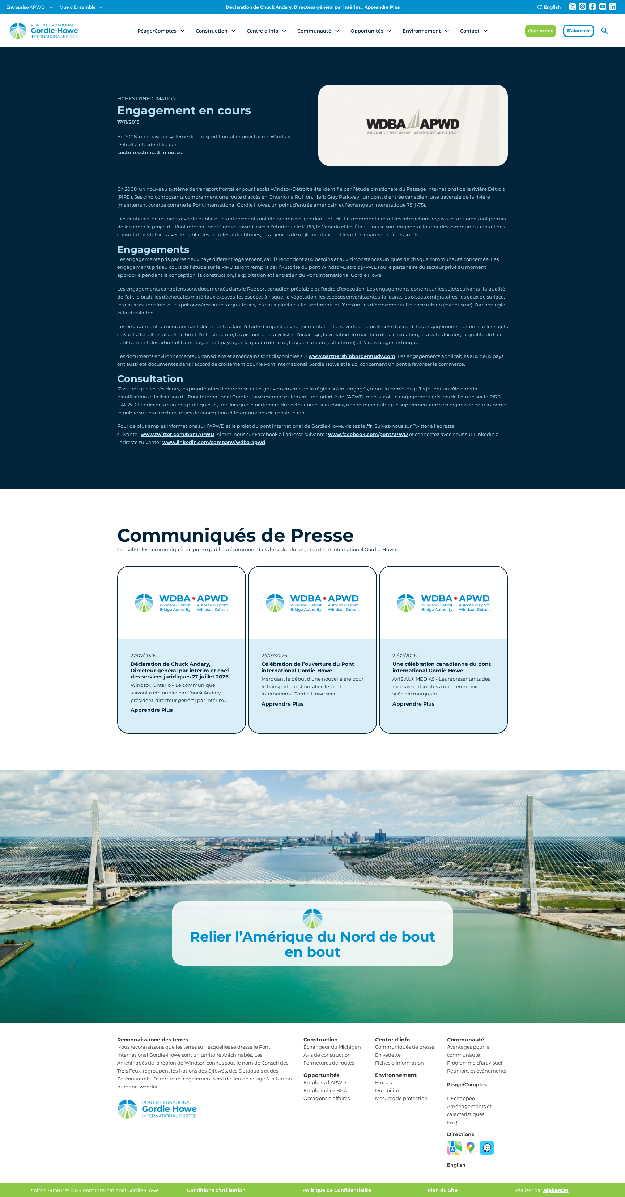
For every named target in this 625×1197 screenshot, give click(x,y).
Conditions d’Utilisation (216, 1190)
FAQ (452, 1122)
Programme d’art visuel (474, 1063)
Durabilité (387, 1090)
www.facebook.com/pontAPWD (368, 434)
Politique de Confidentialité (336, 1190)
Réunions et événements (476, 1071)
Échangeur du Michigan (332, 1047)
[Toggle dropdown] (50, 7)
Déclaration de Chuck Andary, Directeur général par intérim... (313, 7)
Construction (212, 31)
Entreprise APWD (25, 7)
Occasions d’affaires (326, 1098)
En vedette (388, 1055)
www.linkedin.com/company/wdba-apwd (213, 442)
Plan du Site (443, 1190)
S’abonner (578, 30)
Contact (470, 31)
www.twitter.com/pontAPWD (177, 434)
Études (383, 1082)
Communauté (314, 31)
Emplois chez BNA (325, 1090)
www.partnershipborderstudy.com (352, 356)
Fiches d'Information (146, 98)
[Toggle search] (605, 31)
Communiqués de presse (404, 1047)
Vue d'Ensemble (77, 7)
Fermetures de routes (328, 1063)
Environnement (422, 31)
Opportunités (366, 31)
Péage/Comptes (157, 31)
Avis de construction (327, 1055)
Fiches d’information (399, 1063)
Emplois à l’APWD (324, 1082)
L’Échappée (461, 1098)
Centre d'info (262, 31)
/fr (369, 426)
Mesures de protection (401, 1098)
